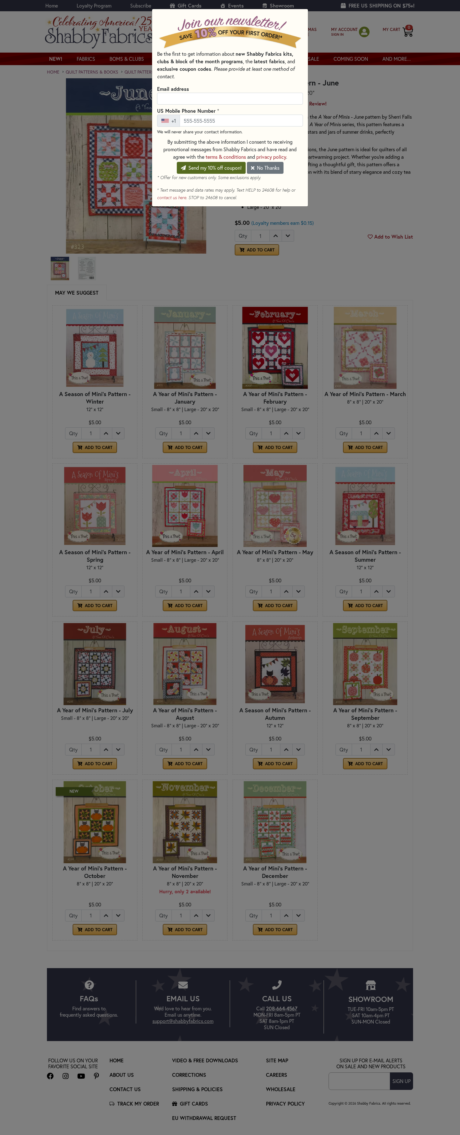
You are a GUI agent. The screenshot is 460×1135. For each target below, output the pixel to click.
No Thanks (267, 167)
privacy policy (271, 156)
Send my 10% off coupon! (214, 167)
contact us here (171, 197)
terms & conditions (226, 156)
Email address (173, 88)
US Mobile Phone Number (188, 110)
